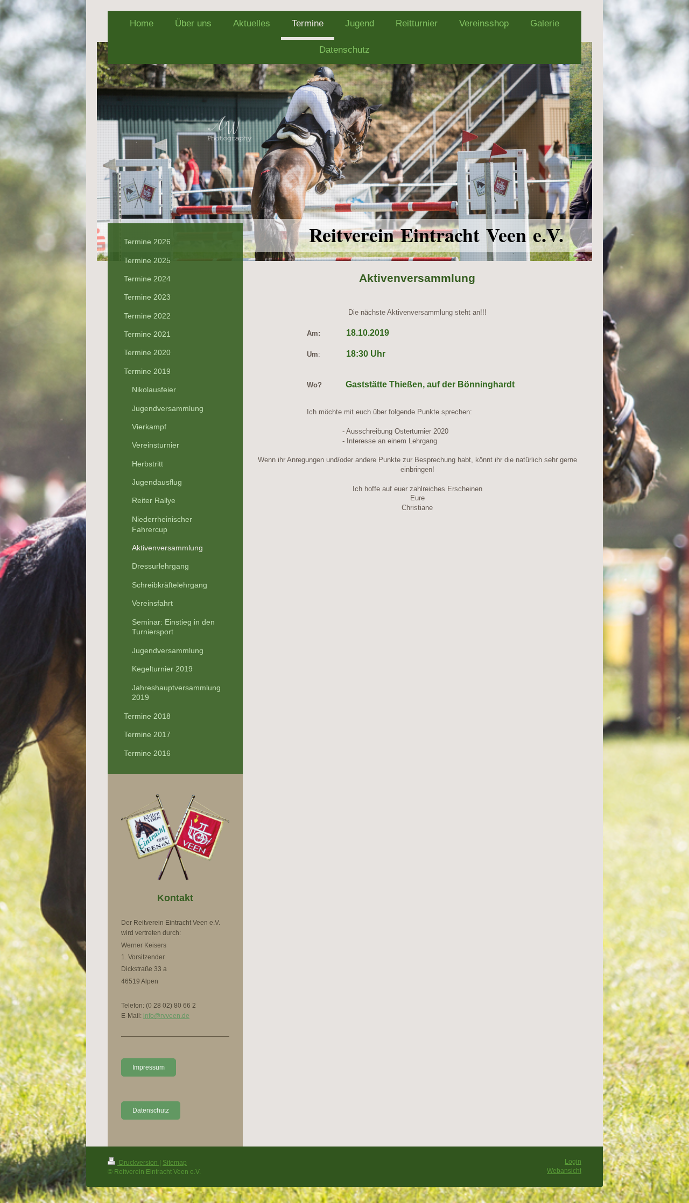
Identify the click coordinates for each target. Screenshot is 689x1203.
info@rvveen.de (166, 1016)
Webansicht (564, 1170)
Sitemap (175, 1162)
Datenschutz (150, 1110)
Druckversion (138, 1162)
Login (573, 1161)
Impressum (148, 1067)
